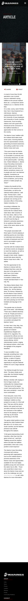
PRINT (20, 89)
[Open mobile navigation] (25, 3)
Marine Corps (14, 574)
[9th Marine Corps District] (10, 3)
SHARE (8, 89)
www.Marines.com (9, 475)
